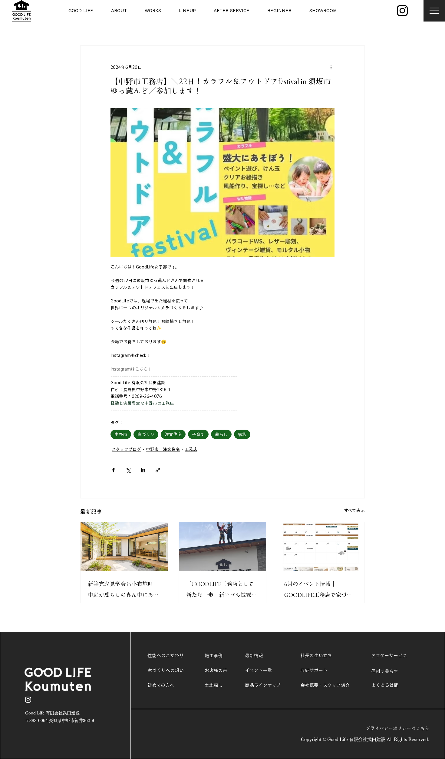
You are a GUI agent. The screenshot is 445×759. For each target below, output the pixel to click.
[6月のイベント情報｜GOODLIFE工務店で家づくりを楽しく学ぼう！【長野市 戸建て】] (320, 546)
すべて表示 (354, 510)
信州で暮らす (384, 671)
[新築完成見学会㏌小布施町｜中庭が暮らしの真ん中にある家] (124, 546)
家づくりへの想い (165, 670)
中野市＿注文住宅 (163, 449)
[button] (73, 11)
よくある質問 (384, 685)
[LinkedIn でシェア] (143, 470)
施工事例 (214, 655)
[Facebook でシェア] (113, 470)
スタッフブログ (126, 449)
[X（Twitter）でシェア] (128, 470)
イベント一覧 (258, 670)
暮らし (221, 434)
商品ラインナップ (263, 685)
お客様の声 (216, 670)
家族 (242, 434)
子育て (198, 434)
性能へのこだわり (165, 655)
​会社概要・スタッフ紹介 (325, 685)
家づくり (145, 434)
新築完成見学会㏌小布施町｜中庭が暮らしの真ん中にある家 (123, 590)
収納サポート (314, 670)
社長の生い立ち (316, 655)
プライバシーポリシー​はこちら (397, 728)
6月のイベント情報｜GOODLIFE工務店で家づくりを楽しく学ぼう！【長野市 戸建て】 (319, 590)
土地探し (214, 685)
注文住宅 (173, 434)
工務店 (191, 449)
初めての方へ (160, 685)
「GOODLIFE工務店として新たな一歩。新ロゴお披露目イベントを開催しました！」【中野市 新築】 (221, 590)
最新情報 (254, 655)
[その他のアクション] (331, 67)
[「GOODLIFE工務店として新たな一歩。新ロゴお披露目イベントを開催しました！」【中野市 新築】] (222, 546)
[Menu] (434, 11)
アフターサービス (389, 655)
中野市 (120, 434)
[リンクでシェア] (158, 470)
